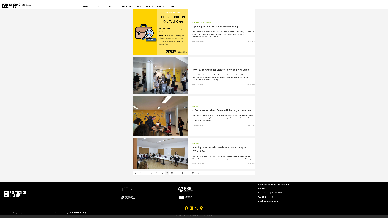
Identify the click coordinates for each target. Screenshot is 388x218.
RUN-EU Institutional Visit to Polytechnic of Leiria (220, 69)
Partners (149, 6)
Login (171, 6)
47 (156, 173)
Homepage (196, 23)
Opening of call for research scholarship (215, 26)
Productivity (125, 6)
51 (177, 173)
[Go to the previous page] (135, 173)
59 (193, 173)
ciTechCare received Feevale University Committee (221, 110)
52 (183, 173)
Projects (110, 6)
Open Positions (206, 23)
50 (172, 173)
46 (151, 173)
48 (162, 173)
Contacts (161, 6)
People (98, 6)
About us (86, 6)
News (138, 6)
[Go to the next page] (198, 173)
